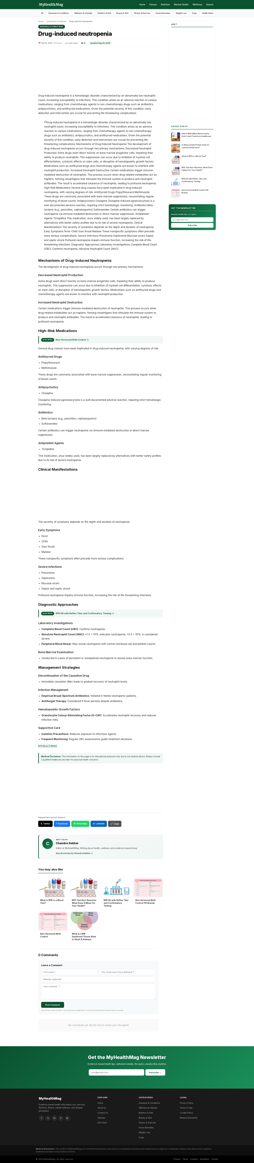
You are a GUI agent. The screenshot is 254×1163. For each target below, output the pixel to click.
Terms (185, 1159)
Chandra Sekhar (67, 843)
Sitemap (101, 1118)
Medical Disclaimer (189, 1118)
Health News (207, 13)
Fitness (153, 4)
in (99, 823)
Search (209, 4)
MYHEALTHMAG (47, 745)
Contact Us (103, 1113)
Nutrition (165, 4)
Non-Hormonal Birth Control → (72, 339)
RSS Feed (102, 1122)
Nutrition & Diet (104, 13)
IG (54, 1118)
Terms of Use (186, 1108)
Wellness (197, 4)
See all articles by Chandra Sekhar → (74, 853)
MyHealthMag (51, 4)
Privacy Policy (186, 1103)
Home (142, 4)
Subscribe (192, 225)
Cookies (194, 1159)
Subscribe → (155, 1072)
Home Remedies (163, 13)
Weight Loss (181, 13)
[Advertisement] (100, 70)
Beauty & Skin (122, 13)
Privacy (177, 1159)
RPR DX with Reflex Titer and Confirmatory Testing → (85, 613)
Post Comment (52, 1005)
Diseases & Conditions (59, 13)
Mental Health (181, 4)
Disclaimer (204, 1159)
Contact (214, 1159)
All (42, 13)
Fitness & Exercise (142, 13)
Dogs (194, 13)
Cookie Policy (186, 1113)
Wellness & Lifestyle (83, 13)
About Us (102, 1108)
